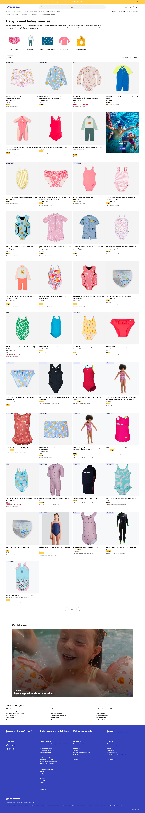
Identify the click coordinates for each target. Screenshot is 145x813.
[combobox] (135, 57)
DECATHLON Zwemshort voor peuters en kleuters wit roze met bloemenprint (22, 97)
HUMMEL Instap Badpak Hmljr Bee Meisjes (85, 547)
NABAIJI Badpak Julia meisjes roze (83, 197)
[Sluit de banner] (138, 2)
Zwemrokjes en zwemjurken (59, 715)
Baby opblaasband (11, 708)
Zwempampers (14, 49)
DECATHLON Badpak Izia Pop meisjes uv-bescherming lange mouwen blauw (51, 97)
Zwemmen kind (55, 717)
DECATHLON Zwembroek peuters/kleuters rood (120, 347)
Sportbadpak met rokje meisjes (104, 708)
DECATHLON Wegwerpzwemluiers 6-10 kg (18, 547)
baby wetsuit (54, 708)
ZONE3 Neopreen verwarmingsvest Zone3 (85, 498)
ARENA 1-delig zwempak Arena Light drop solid (87, 397)
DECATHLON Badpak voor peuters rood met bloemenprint (52, 297)
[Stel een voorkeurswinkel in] (126, 7)
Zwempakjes (30, 49)
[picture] (22, 78)
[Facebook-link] (7, 749)
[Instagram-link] (14, 749)
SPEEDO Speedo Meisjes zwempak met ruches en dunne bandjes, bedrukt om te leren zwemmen (121, 398)
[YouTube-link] (10, 749)
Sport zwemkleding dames (103, 719)
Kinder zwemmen (100, 713)
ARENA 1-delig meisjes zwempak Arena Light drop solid (54, 548)
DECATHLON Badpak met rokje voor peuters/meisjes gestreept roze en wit (122, 198)
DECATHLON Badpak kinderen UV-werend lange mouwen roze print (20, 297)
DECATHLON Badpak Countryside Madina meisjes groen (21, 347)
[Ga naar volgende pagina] (78, 609)
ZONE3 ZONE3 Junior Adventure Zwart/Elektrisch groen (121, 548)
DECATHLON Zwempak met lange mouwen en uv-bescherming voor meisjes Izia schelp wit (88, 97)
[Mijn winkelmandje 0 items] (137, 7)
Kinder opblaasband (11, 715)
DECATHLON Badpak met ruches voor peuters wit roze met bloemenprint (121, 247)
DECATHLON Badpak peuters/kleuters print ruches (21, 197)
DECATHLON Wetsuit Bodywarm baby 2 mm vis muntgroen (20, 247)
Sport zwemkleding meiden (13, 711)
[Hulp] (130, 7)
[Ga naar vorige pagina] (67, 609)
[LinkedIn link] (17, 749)
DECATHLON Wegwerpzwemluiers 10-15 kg (119, 296)
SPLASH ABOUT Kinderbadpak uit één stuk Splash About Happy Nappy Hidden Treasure (21, 596)
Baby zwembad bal (101, 717)
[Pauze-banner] (135, 2)
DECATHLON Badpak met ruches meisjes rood (53, 147)
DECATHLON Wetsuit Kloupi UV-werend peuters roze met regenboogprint (22, 148)
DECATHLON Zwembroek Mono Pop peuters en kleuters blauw (20, 398)
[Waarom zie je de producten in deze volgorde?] (123, 57)
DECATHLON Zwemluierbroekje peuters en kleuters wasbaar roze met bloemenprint (55, 198)
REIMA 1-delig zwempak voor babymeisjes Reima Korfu (121, 499)
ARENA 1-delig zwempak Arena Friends (118, 448)
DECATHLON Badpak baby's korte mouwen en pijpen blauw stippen (89, 247)
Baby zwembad (55, 711)
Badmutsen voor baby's (102, 715)
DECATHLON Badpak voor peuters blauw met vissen (22, 498)
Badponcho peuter (81, 49)
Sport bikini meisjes (56, 713)
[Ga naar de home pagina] (13, 7)
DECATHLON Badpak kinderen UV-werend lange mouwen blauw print (87, 148)
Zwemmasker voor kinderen (13, 719)
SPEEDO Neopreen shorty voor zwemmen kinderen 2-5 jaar (122, 97)
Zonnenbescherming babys (58, 719)
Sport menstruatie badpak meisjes (60, 722)
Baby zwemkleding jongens (47, 49)
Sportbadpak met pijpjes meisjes (15, 713)
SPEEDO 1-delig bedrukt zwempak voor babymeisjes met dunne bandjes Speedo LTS (89, 448)
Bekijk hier (122, 148)
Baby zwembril (10, 717)
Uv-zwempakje (64, 49)
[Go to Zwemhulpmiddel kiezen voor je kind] (130, 693)
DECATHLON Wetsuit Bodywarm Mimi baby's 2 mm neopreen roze (88, 297)
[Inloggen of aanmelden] (133, 7)
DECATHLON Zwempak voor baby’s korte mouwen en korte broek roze (55, 247)
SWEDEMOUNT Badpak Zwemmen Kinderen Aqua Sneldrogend (54, 398)
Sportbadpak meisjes (101, 711)
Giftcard (135, 11)
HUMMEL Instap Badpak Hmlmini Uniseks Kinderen (54, 498)
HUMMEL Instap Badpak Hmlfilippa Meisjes (19, 448)
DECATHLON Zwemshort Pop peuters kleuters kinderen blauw (53, 448)
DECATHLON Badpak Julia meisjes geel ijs (85, 347)
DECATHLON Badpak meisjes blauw (50, 347)
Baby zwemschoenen (12, 722)
